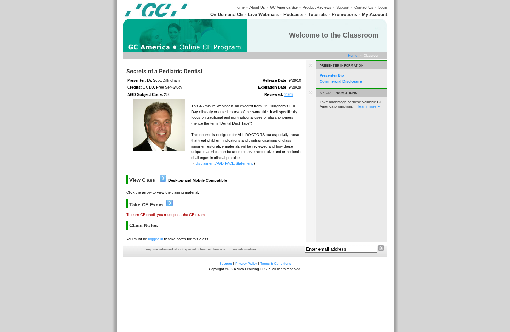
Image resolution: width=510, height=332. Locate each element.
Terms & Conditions (275, 263)
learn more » (369, 106)
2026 (288, 94)
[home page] (156, 17)
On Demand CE (226, 14)
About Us (257, 7)
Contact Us (363, 7)
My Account (374, 14)
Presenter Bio (332, 75)
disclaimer (204, 163)
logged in (155, 239)
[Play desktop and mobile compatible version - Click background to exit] (163, 180)
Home (240, 7)
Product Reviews (317, 7)
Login (382, 7)
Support (342, 7)
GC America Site (284, 7)
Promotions (344, 14)
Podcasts (293, 14)
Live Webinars (263, 14)
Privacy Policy (246, 263)
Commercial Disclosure (341, 81)
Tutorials (317, 14)
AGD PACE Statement (234, 163)
